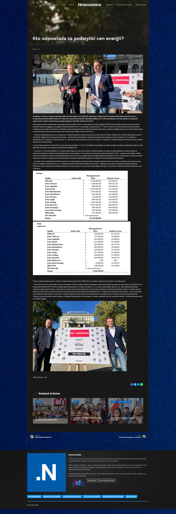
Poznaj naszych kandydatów (46, 420)
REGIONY (110, 5)
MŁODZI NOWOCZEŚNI (124, 5)
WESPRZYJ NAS (141, 5)
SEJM (63, 5)
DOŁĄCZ (55, 5)
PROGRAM (45, 5)
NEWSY (39, 401)
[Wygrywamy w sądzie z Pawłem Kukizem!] (125, 411)
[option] (88, 84)
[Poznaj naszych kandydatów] (50, 411)
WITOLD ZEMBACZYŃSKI (124, 401)
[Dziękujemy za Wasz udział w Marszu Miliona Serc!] (88, 411)
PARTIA (71, 5)
